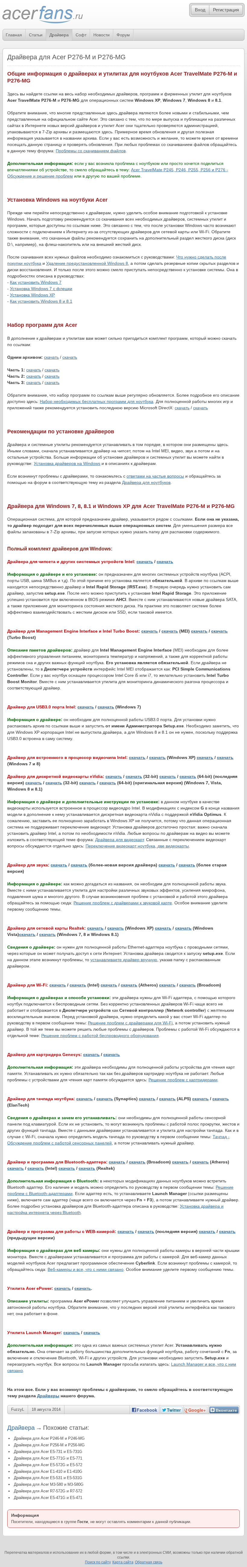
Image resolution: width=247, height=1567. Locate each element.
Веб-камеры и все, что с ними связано (86, 1269)
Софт (81, 35)
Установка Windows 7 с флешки (41, 288)
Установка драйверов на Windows (67, 463)
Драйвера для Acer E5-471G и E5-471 (48, 1497)
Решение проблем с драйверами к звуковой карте (122, 902)
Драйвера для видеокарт (119, 839)
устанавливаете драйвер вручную (123, 959)
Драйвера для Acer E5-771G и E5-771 (48, 1458)
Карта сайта (122, 1562)
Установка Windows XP (32, 295)
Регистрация (226, 9)
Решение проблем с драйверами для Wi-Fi (130, 1022)
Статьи (35, 35)
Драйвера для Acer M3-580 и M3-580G (48, 1484)
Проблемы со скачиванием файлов (91, 150)
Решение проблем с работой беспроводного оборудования (100, 1035)
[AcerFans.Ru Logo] (42, 15)
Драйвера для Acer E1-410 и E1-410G (48, 1471)
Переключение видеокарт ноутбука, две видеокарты (137, 846)
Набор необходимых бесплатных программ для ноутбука (96, 401)
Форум (123, 35)
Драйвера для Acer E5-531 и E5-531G (48, 1478)
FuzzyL (17, 1409)
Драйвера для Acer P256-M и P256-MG (49, 1445)
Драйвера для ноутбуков (146, 482)
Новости (101, 35)
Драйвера (59, 35)
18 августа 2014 (46, 1409)
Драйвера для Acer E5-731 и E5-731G (48, 1451)
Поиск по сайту (98, 1562)
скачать (51, 357)
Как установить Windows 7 (35, 282)
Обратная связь (148, 1562)
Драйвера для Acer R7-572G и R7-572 (48, 1491)
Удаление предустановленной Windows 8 (87, 263)
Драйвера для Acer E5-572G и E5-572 (48, 1465)
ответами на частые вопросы (155, 476)
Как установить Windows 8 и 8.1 (41, 301)
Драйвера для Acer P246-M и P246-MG (49, 1438)
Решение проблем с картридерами (183, 1079)
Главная (14, 35)
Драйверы (48, 1395)
